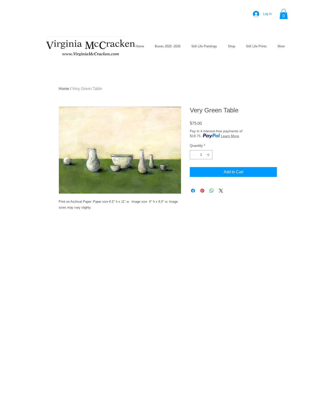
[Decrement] (194, 154)
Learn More (230, 136)
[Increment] (209, 154)
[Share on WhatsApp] (212, 191)
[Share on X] (221, 191)
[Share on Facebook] (193, 191)
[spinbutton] (201, 154)
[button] (283, 14)
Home (64, 89)
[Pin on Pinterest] (202, 191)
